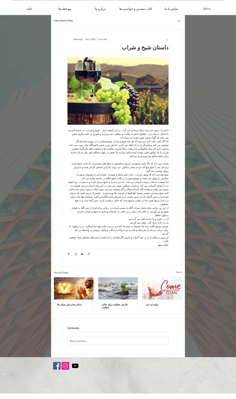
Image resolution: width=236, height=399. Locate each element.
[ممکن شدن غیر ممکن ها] (73, 288)
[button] (178, 20)
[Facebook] (57, 366)
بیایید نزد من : (152, 304)
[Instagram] (65, 366)
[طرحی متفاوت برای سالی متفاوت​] (118, 288)
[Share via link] (89, 254)
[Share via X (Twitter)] (75, 254)
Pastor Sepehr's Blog (63, 20)
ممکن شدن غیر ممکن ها (69, 304)
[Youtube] (75, 366)
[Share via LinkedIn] (82, 254)
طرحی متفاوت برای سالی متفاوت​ (115, 306)
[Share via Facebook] (68, 254)
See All (179, 272)
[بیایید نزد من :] (162, 288)
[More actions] (167, 39)
